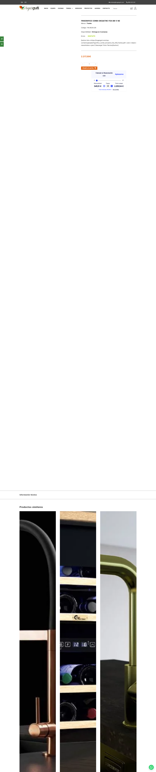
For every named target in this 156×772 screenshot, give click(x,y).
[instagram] (2, 44)
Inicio (46, 8)
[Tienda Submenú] (72, 8)
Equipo (53, 8)
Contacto (106, 8)
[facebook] (2, 38)
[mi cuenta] (135, 8)
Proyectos (88, 8)
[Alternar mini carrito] (131, 8)
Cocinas (61, 8)
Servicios (78, 8)
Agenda (97, 8)
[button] (151, 767)
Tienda (68, 8)
